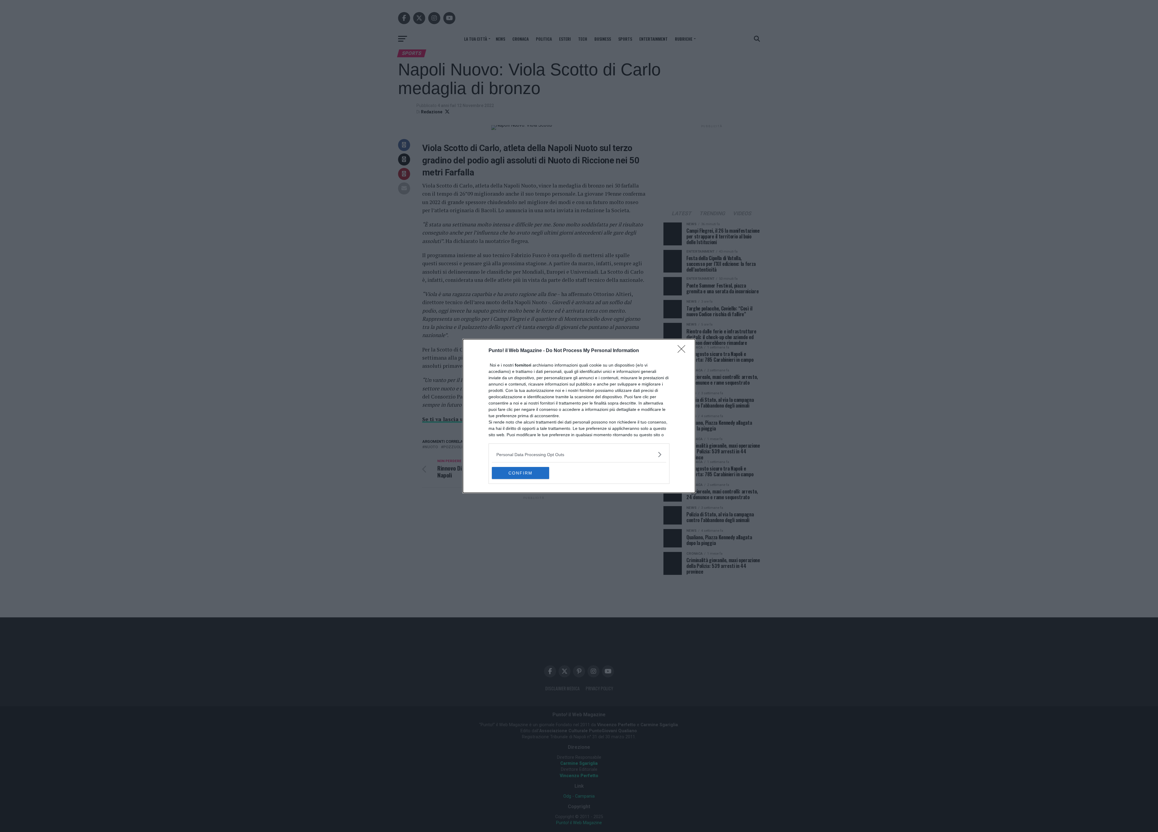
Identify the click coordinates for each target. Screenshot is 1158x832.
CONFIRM (520, 473)
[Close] (683, 351)
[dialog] (579, 416)
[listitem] (579, 454)
